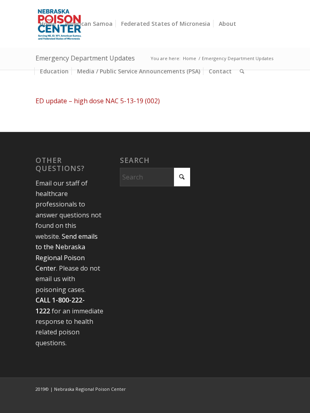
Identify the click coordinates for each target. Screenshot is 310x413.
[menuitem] (48, 24)
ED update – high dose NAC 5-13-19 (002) (98, 100)
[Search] (242, 71)
